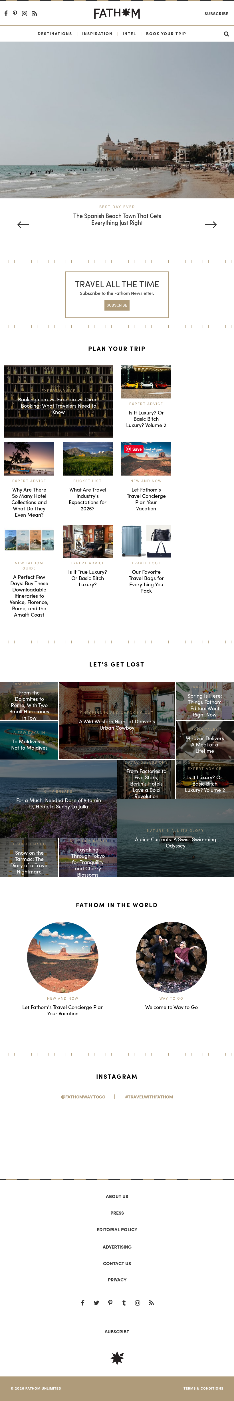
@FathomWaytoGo (83, 1096)
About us (117, 1196)
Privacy (117, 1279)
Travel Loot (146, 563)
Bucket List (87, 481)
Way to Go (171, 998)
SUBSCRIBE (117, 305)
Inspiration (97, 33)
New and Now (146, 481)
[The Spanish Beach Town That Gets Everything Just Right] (117, 119)
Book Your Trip (166, 33)
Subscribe (217, 13)
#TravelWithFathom (149, 1096)
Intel (129, 33)
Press (117, 1212)
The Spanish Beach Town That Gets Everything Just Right (117, 219)
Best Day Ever (117, 207)
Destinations (55, 33)
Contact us (117, 1263)
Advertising (117, 1246)
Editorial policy (117, 1229)
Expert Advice (146, 404)
